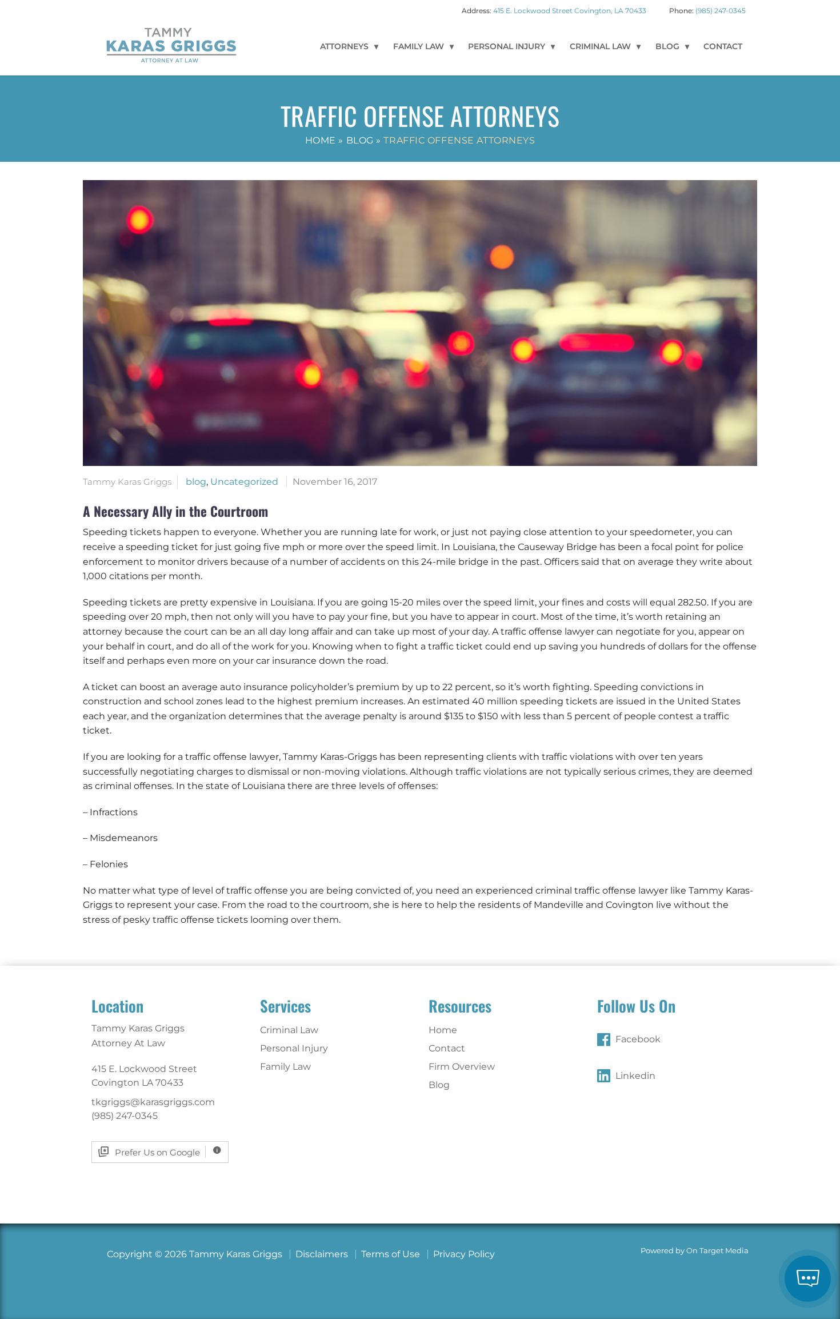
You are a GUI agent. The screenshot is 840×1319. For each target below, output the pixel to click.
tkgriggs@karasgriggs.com (153, 1102)
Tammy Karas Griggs (171, 44)
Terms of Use (390, 1254)
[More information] (217, 1152)
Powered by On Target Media (695, 1250)
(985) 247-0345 (720, 10)
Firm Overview (462, 1066)
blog (196, 481)
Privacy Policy (464, 1254)
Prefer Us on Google (157, 1152)
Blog (667, 46)
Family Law (418, 46)
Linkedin (635, 1075)
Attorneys (344, 46)
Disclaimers (321, 1254)
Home (320, 140)
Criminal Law (600, 46)
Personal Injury (506, 46)
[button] (808, 1279)
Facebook (638, 1039)
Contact (722, 46)
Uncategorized (244, 481)
